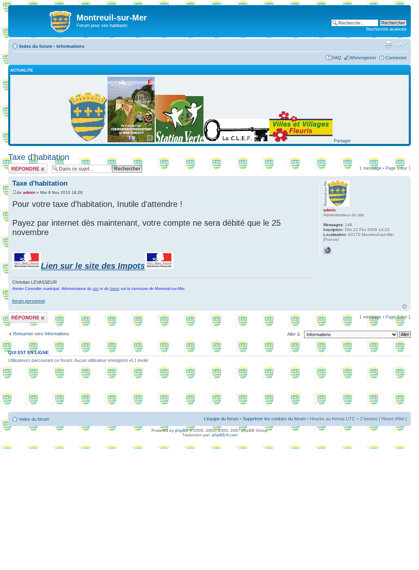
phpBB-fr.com (224, 435)
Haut (404, 306)
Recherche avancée (386, 29)
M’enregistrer (363, 57)
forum (114, 289)
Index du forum (35, 46)
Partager (342, 140)
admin (29, 192)
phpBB (181, 430)
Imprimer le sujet (388, 44)
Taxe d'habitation (38, 157)
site (95, 289)
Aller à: (294, 334)
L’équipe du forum (221, 418)
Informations (70, 46)
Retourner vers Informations (41, 333)
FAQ (336, 57)
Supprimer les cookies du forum (274, 418)
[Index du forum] (43, 20)
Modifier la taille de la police (401, 44)
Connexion (396, 57)
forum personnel (28, 300)
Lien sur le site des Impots (93, 265)
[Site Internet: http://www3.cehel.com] (327, 250)
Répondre (18, 166)
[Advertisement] (209, 390)
